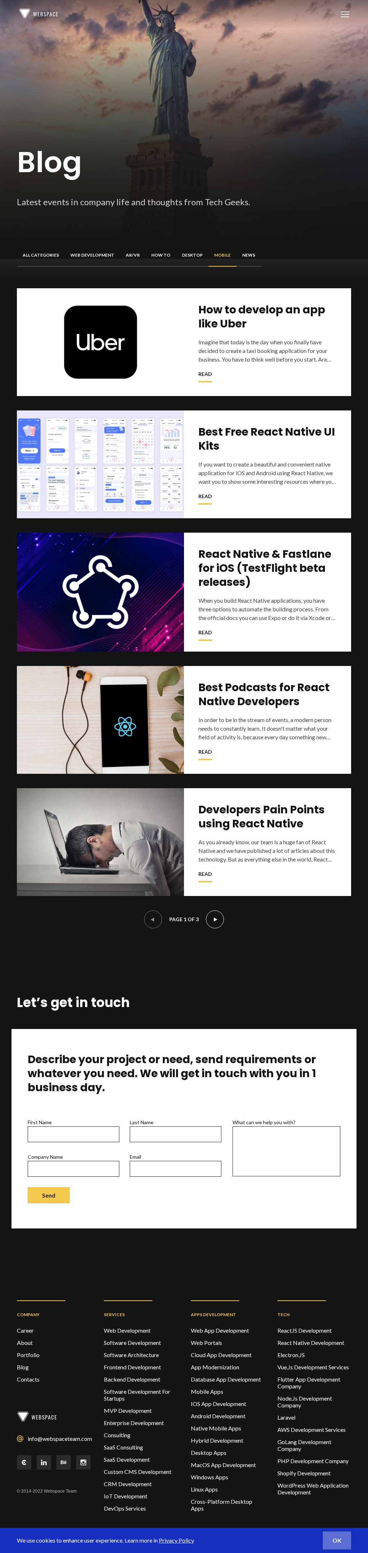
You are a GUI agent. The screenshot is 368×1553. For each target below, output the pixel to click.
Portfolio (28, 1354)
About (25, 1342)
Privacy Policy (176, 1540)
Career (25, 1330)
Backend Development (132, 1379)
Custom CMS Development (137, 1471)
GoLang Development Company (304, 1445)
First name (40, 1122)
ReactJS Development (304, 1330)
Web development (127, 1330)
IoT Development (125, 1496)
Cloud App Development (221, 1354)
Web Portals (206, 1342)
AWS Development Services (311, 1429)
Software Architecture (131, 1354)
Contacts (28, 1379)
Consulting (117, 1435)
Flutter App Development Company (308, 1382)
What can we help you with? (264, 1122)
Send (48, 1195)
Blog (23, 1367)
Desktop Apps (208, 1452)
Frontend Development (132, 1367)
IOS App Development (218, 1403)
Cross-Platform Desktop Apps (221, 1505)
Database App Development (226, 1379)
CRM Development (128, 1483)
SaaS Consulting (123, 1447)
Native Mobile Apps (216, 1428)
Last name (141, 1122)
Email (135, 1157)
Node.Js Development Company (304, 1402)
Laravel (286, 1417)
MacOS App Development (223, 1464)
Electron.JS (291, 1354)
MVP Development (128, 1410)
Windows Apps (209, 1477)
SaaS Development (127, 1459)
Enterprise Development (134, 1422)
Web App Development (220, 1330)
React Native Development (310, 1342)
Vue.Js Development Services (313, 1367)
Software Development (132, 1342)
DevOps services (125, 1508)
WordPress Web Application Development (313, 1488)
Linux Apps (204, 1489)
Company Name (45, 1157)
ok (336, 1540)
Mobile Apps (207, 1391)
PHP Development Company (313, 1460)
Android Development (218, 1415)
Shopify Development (304, 1473)
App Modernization (215, 1367)
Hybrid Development (217, 1440)
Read (205, 374)
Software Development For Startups (137, 1395)
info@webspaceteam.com (59, 1438)
